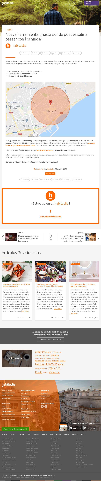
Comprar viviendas (31, 469)
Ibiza (51, 434)
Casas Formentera (31, 457)
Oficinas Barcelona (56, 445)
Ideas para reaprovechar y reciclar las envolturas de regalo (16, 285)
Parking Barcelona (6, 452)
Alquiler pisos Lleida (31, 443)
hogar (60, 364)
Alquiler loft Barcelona (7, 467)
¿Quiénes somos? (7, 390)
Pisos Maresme (5, 455)
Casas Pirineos (5, 443)
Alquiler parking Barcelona (33, 438)
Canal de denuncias (49, 475)
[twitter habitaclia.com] (42, 406)
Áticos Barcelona (6, 448)
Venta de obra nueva (81, 467)
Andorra (58, 434)
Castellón (75, 434)
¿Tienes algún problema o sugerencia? (15, 429)
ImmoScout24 (31, 477)
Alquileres (50, 352)
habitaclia (19, 45)
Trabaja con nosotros (8, 417)
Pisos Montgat (79, 445)
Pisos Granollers (55, 457)
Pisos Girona (54, 441)
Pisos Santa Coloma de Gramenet (84, 464)
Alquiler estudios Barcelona (9, 464)
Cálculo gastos (25, 414)
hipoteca (40, 364)
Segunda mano (25, 396)
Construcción (57, 358)
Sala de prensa (6, 398)
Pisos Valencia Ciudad (56, 455)
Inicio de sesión (6, 403)
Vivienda (54, 372)
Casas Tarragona (30, 464)
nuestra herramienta (44, 150)
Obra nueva (24, 393)
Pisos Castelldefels (31, 467)
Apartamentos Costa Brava (8, 441)
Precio (38, 372)
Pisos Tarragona (80, 460)
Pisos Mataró (79, 443)
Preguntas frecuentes (8, 393)
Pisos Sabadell (79, 450)
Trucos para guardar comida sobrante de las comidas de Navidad (50, 285)
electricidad (55, 360)
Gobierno (62, 360)
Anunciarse (44, 393)
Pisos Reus (78, 438)
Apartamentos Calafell (32, 452)
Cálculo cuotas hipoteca (28, 411)
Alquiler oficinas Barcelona (8, 469)
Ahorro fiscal (25, 417)
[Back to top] (96, 476)
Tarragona (21, 434)
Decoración (47, 360)
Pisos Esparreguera (56, 438)
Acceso (43, 399)
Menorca (44, 434)
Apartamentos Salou (7, 445)
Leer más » (25, 311)
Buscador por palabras (28, 401)
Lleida (28, 434)
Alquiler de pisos (6, 462)
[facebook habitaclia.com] (45, 406)
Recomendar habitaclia (8, 419)
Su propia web (45, 396)
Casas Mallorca (30, 462)
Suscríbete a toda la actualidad (50, 340)
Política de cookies (29, 475)
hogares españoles (40, 368)
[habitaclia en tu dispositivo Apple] (76, 429)
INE (46, 368)
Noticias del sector (7, 395)
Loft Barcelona (5, 450)
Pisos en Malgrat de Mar (8, 438)
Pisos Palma (54, 467)
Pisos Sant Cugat (80, 452)
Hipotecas (51, 363)
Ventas (45, 372)
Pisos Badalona (55, 448)
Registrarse (5, 406)
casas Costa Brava (30, 455)
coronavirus (50, 174)
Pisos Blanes (54, 450)
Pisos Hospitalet (55, 460)
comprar (43, 355)
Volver (9, 30)
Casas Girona (29, 460)
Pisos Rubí (78, 448)
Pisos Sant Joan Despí (81, 455)
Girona (12, 434)
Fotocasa (16, 477)
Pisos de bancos (26, 404)
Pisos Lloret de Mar (56, 464)
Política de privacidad (16, 475)
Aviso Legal (5, 475)
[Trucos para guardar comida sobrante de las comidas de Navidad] (50, 271)
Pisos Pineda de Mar (56, 469)
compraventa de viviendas (44, 358)
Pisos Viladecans (80, 462)
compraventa (53, 355)
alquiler (40, 351)
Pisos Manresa (79, 441)
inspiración (54, 367)
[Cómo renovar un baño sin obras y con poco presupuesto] (84, 271)
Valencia (66, 434)
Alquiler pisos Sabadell (32, 450)
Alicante (83, 434)
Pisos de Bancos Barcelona (8, 460)
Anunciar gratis (6, 408)
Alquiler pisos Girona (31, 441)
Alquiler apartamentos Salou (9, 457)
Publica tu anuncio (91, 3)
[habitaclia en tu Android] (89, 429)
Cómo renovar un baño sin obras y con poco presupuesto (83, 285)
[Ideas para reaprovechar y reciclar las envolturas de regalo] (17, 271)
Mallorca (36, 434)
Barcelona (4, 434)
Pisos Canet (54, 452)
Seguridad (39, 475)
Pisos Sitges (79, 457)
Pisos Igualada (54, 462)
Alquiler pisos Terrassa (32, 448)
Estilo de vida (38, 169)
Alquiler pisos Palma (31, 445)
